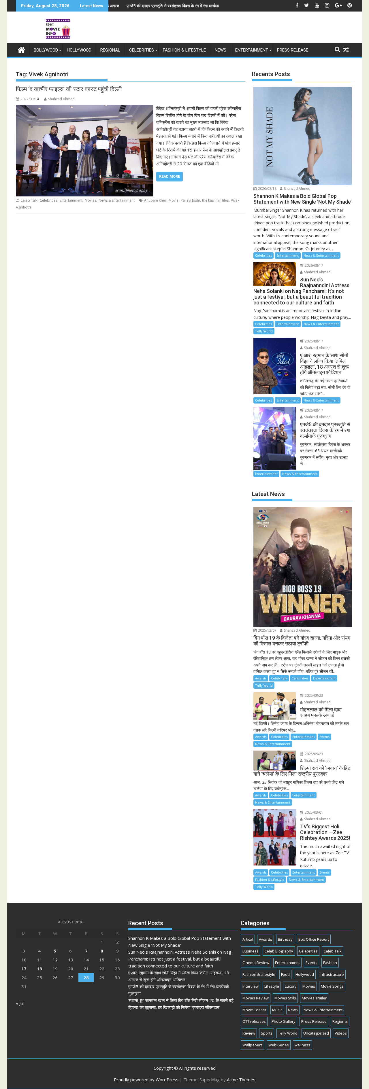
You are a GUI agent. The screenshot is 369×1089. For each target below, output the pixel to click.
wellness (302, 1045)
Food (285, 974)
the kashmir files (215, 200)
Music (277, 1009)
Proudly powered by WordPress (146, 1079)
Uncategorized (316, 1033)
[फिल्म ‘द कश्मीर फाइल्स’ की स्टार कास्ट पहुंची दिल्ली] (84, 108)
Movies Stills (285, 998)
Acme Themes (241, 1079)
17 (24, 968)
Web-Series (278, 1045)
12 (55, 960)
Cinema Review (255, 962)
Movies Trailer (314, 998)
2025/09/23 (313, 695)
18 (39, 968)
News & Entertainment (117, 200)
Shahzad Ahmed (61, 98)
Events (324, 736)
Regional (110, 50)
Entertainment (251, 50)
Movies (90, 200)
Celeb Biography (278, 951)
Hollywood (79, 50)
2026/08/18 (266, 188)
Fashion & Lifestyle (184, 50)
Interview (250, 986)
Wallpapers (252, 1045)
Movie (173, 200)
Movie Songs (332, 986)
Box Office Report (313, 939)
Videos (341, 1033)
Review (248, 1033)
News (220, 50)
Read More (169, 176)
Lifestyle (271, 986)
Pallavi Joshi (190, 200)
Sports (266, 1033)
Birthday (285, 939)
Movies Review (255, 998)
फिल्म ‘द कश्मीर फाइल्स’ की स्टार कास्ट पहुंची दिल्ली (69, 89)
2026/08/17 (313, 265)
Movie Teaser (254, 1009)
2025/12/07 (266, 630)
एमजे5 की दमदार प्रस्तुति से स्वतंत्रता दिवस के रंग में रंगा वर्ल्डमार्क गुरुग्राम (141, 5)
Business (250, 951)
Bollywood (46, 50)
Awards (260, 678)
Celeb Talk (28, 200)
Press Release (292, 50)
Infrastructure (332, 974)
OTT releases (254, 1021)
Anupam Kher (155, 200)
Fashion (330, 962)
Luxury (291, 986)
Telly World (264, 331)
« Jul (20, 1003)
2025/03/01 (313, 812)
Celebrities (141, 50)
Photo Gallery (283, 1021)
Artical (247, 939)
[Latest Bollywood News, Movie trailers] (21, 49)
